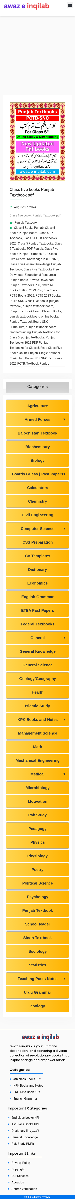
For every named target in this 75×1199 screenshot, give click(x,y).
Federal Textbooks (37, 624)
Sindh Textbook (37, 938)
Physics (37, 842)
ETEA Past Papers (37, 610)
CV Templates (37, 556)
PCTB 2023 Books (48, 295)
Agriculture (37, 406)
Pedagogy (37, 829)
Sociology (37, 951)
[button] (70, 5)
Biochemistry (37, 447)
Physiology (37, 856)
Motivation (37, 801)
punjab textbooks (32, 337)
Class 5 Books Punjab (29, 228)
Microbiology (38, 788)
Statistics (37, 965)
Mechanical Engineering (38, 760)
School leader (37, 924)
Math (37, 747)
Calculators (37, 488)
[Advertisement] (37, 55)
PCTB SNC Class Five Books (29, 301)
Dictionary (37, 569)
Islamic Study (37, 706)
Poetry (37, 869)
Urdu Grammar (37, 992)
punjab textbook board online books (34, 316)
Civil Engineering (37, 515)
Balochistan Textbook (37, 433)
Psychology (37, 897)
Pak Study (37, 815)
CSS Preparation (37, 542)
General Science (37, 665)
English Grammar (37, 597)
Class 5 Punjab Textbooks (35, 243)
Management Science (37, 733)
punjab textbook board (38, 306)
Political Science (37, 883)
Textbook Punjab (37, 363)
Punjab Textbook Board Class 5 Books (35, 311)
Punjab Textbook (25, 222)
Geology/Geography (37, 679)
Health (37, 692)
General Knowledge (38, 651)
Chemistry (37, 501)
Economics (37, 583)
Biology (38, 460)
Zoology (37, 1006)
